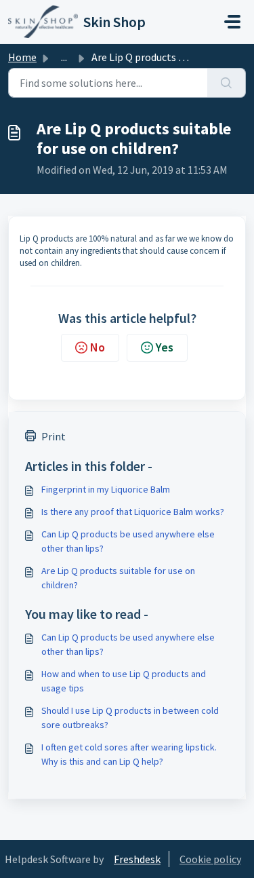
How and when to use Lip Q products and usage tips (123, 681)
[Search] (226, 83)
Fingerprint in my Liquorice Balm (105, 489)
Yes (164, 347)
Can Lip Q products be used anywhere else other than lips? (128, 541)
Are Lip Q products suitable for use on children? (118, 578)
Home (22, 57)
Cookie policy (210, 859)
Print (53, 436)
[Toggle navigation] (232, 21)
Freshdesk (137, 859)
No (97, 347)
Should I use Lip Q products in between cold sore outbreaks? (130, 717)
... (64, 57)
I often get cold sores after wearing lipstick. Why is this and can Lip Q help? (129, 754)
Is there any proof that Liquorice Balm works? (132, 511)
